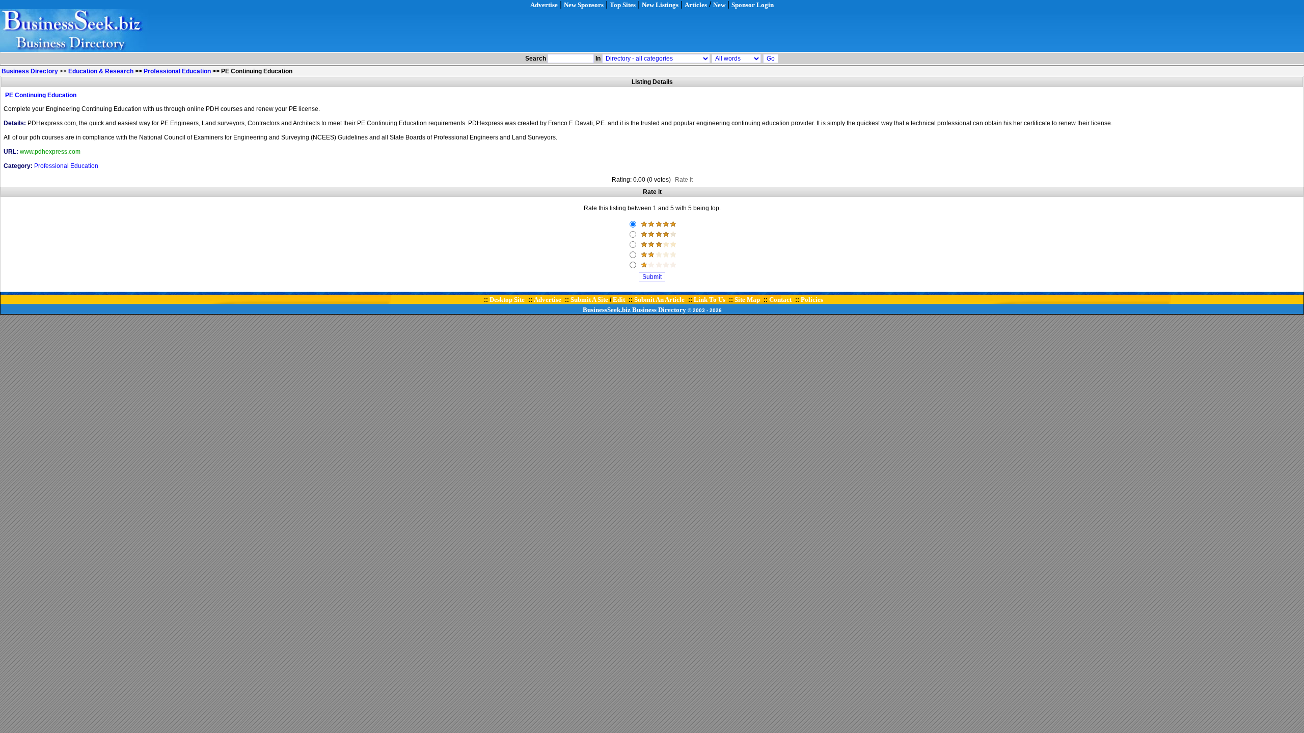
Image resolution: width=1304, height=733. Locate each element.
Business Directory (659, 310)
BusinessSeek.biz (607, 310)
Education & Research (100, 71)
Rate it (684, 179)
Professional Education (177, 71)
